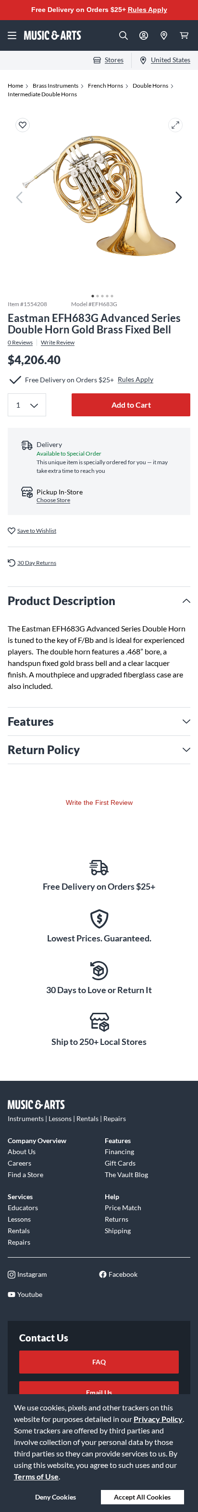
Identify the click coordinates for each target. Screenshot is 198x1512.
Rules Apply (147, 9)
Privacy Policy (158, 1418)
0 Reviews (20, 342)
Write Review (57, 342)
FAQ (99, 1362)
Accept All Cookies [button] (142, 1497)
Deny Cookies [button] (55, 1497)
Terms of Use (36, 1476)
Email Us (99, 1392)
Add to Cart (131, 404)
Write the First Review (99, 802)
